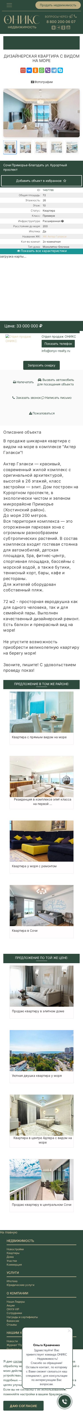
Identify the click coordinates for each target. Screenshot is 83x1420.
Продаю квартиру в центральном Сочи (41, 1204)
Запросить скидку (41, 365)
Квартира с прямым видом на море (39, 737)
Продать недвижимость (58, 5)
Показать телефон (58, 343)
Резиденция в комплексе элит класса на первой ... (42, 801)
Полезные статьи (18, 1349)
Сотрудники (14, 1313)
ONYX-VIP (13, 1309)
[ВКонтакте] (29, 70)
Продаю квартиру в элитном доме (38, 1011)
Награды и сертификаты (22, 1317)
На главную (8, 1232)
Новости (12, 1341)
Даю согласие (23, 1405)
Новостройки (15, 1249)
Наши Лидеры (16, 1301)
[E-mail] (23, 70)
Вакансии (13, 1320)
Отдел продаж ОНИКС (59, 336)
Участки (12, 1260)
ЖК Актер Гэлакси (54, 236)
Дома (10, 1256)
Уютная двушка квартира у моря (37, 1075)
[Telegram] (54, 70)
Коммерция (14, 1264)
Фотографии (44, 82)
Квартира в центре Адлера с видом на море (43, 1140)
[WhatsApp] (41, 70)
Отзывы (12, 1324)
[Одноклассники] (35, 70)
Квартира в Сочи (24, 930)
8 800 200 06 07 (60, 21)
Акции (11, 1305)
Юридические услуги (20, 1285)
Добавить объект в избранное (39, 181)
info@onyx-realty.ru (56, 351)
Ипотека (12, 1281)
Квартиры (13, 1253)
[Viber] (47, 70)
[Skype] (60, 70)
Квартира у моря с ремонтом (34, 866)
